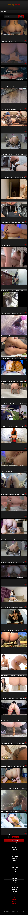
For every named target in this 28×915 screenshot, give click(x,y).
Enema (14, 851)
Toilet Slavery (15, 893)
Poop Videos (15, 865)
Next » (15, 837)
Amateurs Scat (14, 842)
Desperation (14, 847)
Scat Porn (14, 878)
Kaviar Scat (14, 858)
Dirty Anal (14, 849)
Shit (15, 882)
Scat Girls (14, 876)
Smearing (15, 891)
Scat (15, 871)
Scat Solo (15, 873)
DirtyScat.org (22, 911)
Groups (14, 853)
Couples (15, 845)
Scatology (14, 880)
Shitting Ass (14, 889)
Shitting (14, 885)
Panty (14, 860)
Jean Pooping (15, 856)
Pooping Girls (15, 867)
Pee (15, 869)
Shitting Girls (15, 887)
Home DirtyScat (6, 911)
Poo (15, 862)
